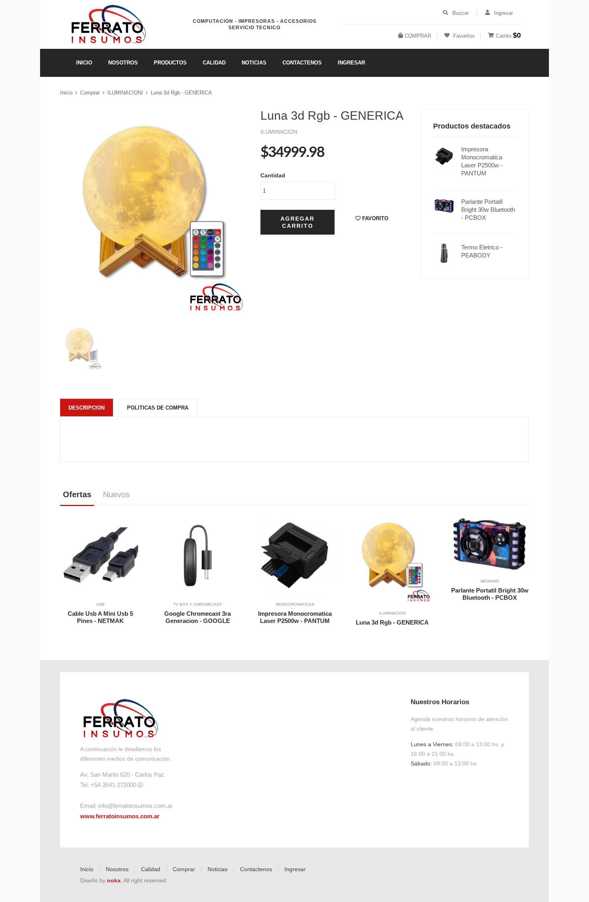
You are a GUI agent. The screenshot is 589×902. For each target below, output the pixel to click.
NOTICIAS (254, 63)
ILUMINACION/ (125, 93)
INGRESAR (351, 63)
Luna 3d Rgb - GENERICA (181, 93)
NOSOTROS (123, 63)
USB (100, 604)
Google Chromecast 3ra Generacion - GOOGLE (197, 617)
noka (114, 880)
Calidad (150, 869)
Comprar (90, 93)
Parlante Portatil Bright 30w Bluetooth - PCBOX (488, 209)
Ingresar (295, 869)
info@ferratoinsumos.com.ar (135, 805)
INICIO (84, 63)
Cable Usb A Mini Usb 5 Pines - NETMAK (100, 617)
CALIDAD (214, 63)
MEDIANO (489, 581)
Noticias (218, 869)
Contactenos (256, 869)
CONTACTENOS (302, 63)
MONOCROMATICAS (295, 604)
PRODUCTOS (170, 63)
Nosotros (117, 869)
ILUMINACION (392, 613)
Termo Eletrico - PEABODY (481, 251)
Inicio (66, 93)
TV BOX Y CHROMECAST (197, 604)
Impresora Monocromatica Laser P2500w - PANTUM (481, 161)
